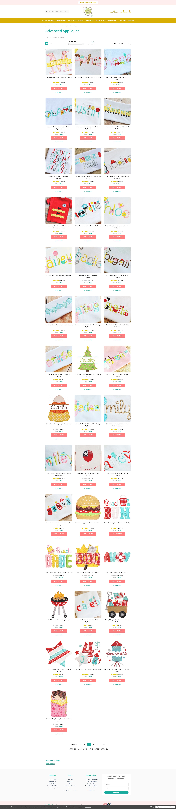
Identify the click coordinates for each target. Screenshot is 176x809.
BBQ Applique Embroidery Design (88, 572)
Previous (74, 744)
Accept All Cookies (169, 807)
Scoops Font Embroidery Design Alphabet (88, 77)
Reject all (159, 807)
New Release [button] (91, 788)
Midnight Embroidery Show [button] (70, 790)
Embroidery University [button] (70, 785)
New (44, 20)
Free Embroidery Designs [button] (91, 785)
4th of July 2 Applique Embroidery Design (88, 669)
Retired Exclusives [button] (91, 790)
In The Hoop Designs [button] (91, 781)
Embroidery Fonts (109, 20)
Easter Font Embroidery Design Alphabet (59, 275)
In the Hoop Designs (75, 20)
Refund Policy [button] (52, 781)
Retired (131, 20)
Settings (152, 807)
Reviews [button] (70, 788)
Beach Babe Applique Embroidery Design (59, 572)
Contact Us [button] (70, 781)
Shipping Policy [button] (52, 783)
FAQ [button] (70, 783)
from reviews (50, 764)
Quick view (59, 92)
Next (103, 744)
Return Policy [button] (52, 779)
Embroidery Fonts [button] (91, 783)
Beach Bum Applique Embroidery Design (117, 523)
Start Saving (116, 792)
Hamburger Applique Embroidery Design (88, 523)
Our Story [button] (70, 779)
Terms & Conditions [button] (52, 785)
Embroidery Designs (93, 20)
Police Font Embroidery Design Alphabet (88, 226)
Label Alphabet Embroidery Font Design (59, 77)
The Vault (122, 20)
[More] (46, 20)
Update (93, 41)
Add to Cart (59, 88)
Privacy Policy (88, 806)
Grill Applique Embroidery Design (59, 620)
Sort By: (114, 43)
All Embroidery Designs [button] (92, 779)
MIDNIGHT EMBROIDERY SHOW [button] (88, 2)
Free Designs (61, 20)
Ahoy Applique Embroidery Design (117, 572)
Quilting (51, 20)
